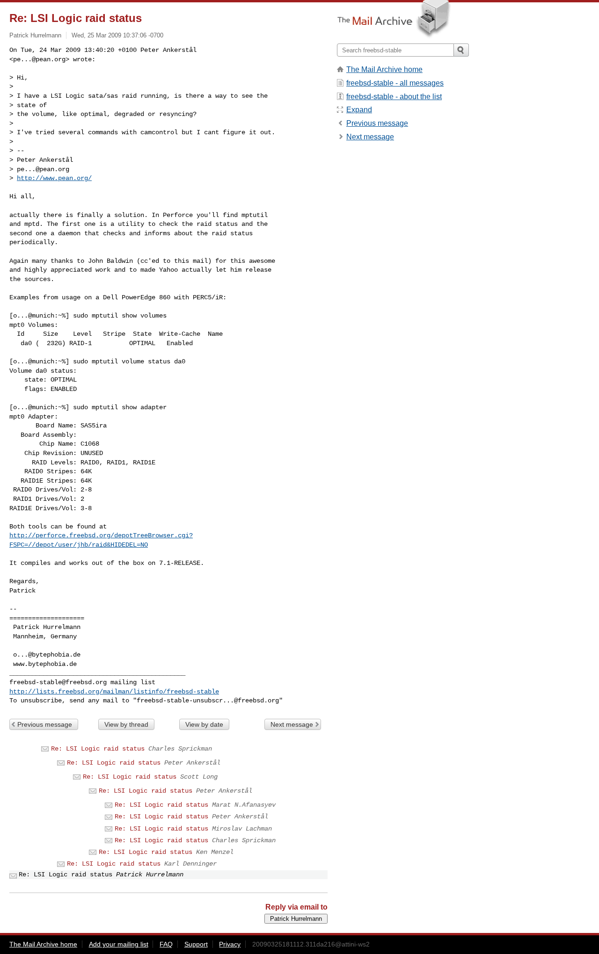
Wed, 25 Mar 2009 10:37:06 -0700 (117, 35)
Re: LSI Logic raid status (98, 748)
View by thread (126, 724)
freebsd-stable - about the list (394, 97)
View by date (204, 724)
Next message (291, 724)
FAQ (166, 944)
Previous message (44, 724)
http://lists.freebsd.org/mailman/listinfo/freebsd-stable (114, 691)
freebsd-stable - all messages (395, 83)
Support (196, 944)
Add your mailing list (118, 944)
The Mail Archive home (384, 69)
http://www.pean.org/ (54, 178)
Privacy (230, 944)
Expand (359, 110)
